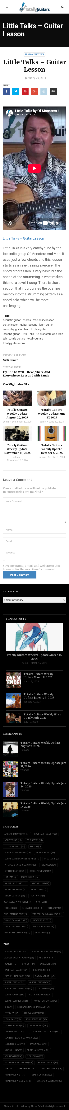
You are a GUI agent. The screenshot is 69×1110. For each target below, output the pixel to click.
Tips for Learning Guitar (47, 914)
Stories (41, 902)
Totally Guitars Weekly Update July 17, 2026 (43, 805)
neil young (35, 1056)
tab (5, 338)
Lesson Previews (34, 54)
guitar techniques (16, 1001)
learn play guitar (12, 329)
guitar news (45, 989)
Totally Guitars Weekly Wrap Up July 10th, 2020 (42, 716)
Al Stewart (46, 958)
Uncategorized (41, 920)
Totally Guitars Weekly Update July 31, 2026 (43, 764)
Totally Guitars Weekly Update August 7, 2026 (41, 744)
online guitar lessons (18, 1062)
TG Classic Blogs (32, 908)
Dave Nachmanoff (45, 834)
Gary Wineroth (45, 976)
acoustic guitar (12, 320)
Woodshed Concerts (17, 933)
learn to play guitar (35, 329)
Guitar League (45, 853)
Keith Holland (14, 871)
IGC (8, 1007)
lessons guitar (11, 333)
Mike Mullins (40, 883)
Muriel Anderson (14, 890)
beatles (10, 964)
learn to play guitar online (21, 1038)
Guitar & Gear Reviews (17, 853)
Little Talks (28, 333)
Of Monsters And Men (49, 333)
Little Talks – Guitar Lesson (23, 238)
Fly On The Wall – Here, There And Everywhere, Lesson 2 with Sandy (26, 373)
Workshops (42, 933)
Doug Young (13, 840)
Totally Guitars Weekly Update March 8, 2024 (38, 675)
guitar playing (14, 995)
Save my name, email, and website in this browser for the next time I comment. (31, 567)
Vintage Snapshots (16, 927)
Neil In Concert (14, 896)
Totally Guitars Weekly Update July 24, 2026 (43, 785)
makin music (38, 1044)
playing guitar (48, 1062)
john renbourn (36, 1019)
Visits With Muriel (43, 927)
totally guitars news (49, 1081)
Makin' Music (30, 877)
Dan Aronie (48, 964)
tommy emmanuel (50, 1069)
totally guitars (17, 338)
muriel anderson (38, 1050)
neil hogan (13, 1056)
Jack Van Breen (34, 1013)
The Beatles (26, 1069)
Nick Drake (10, 360)
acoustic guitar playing (19, 958)
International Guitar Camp (20, 865)
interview (11, 1013)
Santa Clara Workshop (17, 902)
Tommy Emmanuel (15, 920)
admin (6, 421)
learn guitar (46, 324)
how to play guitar (45, 1001)
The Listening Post (16, 914)
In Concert (51, 859)
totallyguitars (35, 338)
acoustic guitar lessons (46, 952)
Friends (35, 846)
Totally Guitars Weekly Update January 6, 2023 (39, 696)
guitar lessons (28, 324)
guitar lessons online (18, 989)
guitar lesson (10, 324)
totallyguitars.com (14, 343)
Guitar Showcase (40, 995)
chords (27, 320)
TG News (25, 750)
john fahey (12, 1019)
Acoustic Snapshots (16, 834)
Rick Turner (37, 896)
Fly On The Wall (14, 846)
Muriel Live (38, 890)
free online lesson (43, 320)
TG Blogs (10, 908)
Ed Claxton (35, 840)
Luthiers (10, 877)
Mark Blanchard (15, 883)
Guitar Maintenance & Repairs (21, 859)
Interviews (48, 865)
